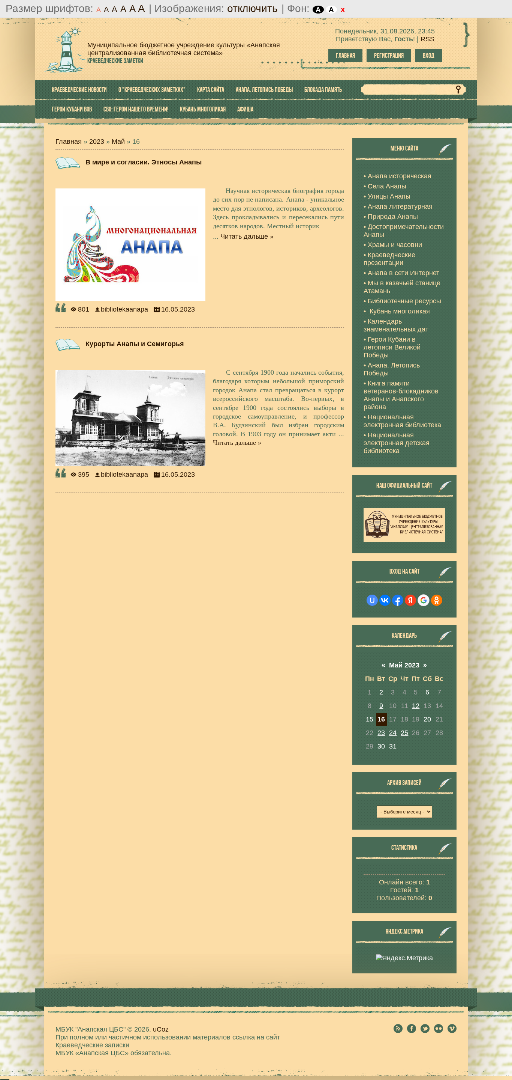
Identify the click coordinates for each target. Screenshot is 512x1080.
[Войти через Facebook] (397, 600)
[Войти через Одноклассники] (436, 600)
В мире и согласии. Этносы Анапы (143, 162)
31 (393, 746)
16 (381, 719)
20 (427, 719)
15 (369, 719)
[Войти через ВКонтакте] (385, 600)
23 (381, 733)
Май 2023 (404, 665)
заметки (115, 61)
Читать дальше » (247, 236)
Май (118, 141)
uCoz (161, 1029)
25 (404, 733)
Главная (345, 55)
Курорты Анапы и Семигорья (134, 344)
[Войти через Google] (424, 600)
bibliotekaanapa (124, 309)
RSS (427, 39)
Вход (428, 55)
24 (393, 733)
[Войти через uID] (372, 600)
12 (415, 705)
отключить (252, 8)
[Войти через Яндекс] (410, 600)
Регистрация (389, 55)
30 (381, 746)
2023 (96, 141)
